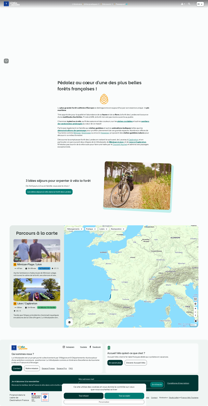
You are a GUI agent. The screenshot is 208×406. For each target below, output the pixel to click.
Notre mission (32, 368)
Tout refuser (84, 396)
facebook (97, 347)
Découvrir (106, 4)
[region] (131, 276)
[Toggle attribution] (195, 321)
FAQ (71, 368)
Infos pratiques (91, 4)
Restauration (116, 229)
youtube (83, 347)
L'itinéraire (77, 4)
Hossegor (105, 133)
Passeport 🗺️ (122, 4)
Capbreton (133, 139)
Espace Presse (48, 368)
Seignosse (86, 133)
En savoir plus (115, 362)
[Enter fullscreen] (195, 299)
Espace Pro (62, 368)
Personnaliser (104, 402)
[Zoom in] (195, 308)
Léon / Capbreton (25, 303)
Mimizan (77, 133)
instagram (70, 347)
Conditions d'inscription (178, 383)
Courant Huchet (120, 144)
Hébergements (73, 229)
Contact (17, 368)
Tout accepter (124, 396)
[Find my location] (195, 304)
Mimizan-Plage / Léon (28, 264)
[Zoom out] (195, 312)
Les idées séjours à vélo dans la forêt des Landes (49, 192)
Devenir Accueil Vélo (135, 362)
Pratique (89, 229)
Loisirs (102, 229)
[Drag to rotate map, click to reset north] (195, 315)
